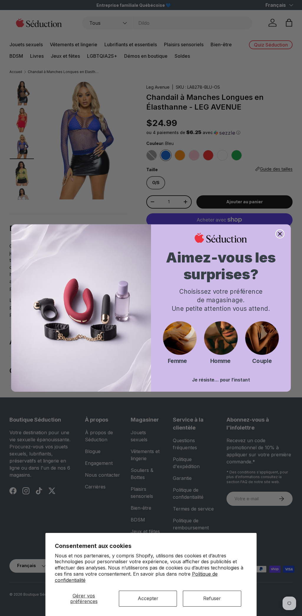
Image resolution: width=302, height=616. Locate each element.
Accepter (148, 598)
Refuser (212, 598)
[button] (180, 338)
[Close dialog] (280, 234)
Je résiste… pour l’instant (221, 380)
